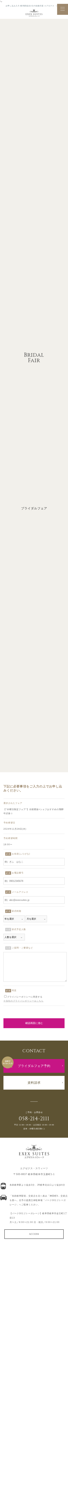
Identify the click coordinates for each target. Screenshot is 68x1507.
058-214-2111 (34, 1118)
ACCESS (34, 1234)
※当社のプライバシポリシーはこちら (23, 1001)
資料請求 (34, 1082)
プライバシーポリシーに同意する (24, 997)
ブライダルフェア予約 (34, 1066)
